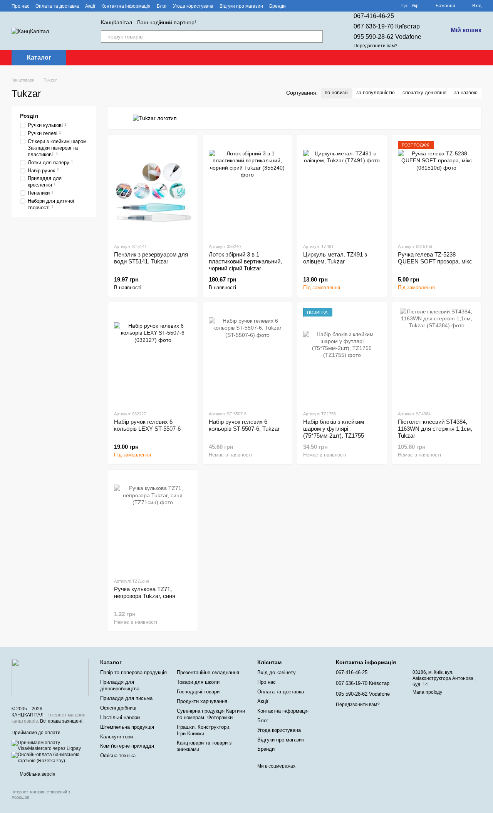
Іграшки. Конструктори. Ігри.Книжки (204, 730)
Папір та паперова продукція (133, 672)
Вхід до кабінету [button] (276, 672)
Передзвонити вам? (375, 45)
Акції (90, 6)
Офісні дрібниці (118, 708)
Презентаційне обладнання (208, 672)
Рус (404, 5)
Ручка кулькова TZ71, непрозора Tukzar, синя (144, 592)
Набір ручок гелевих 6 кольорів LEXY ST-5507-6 (147, 425)
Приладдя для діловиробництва (119, 685)
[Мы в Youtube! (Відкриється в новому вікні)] (306, 6)
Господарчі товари (198, 692)
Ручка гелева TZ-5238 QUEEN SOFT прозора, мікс (435, 258)
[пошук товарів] (316, 36)
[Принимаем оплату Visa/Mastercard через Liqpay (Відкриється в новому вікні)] (50, 745)
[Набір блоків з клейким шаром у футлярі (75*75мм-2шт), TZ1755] (342, 356)
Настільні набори (120, 717)
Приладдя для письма (126, 698)
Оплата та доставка (57, 6)
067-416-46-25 (374, 16)
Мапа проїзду (427, 692)
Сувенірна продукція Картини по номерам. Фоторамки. (211, 714)
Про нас (20, 6)
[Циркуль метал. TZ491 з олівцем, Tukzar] (342, 189)
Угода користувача (193, 6)
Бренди (277, 6)
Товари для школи (198, 682)
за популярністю (375, 92)
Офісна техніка (118, 755)
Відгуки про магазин (241, 6)
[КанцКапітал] (50, 677)
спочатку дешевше (424, 92)
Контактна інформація (126, 6)
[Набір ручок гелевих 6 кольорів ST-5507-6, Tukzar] (248, 356)
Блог (162, 6)
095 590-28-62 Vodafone (387, 36)
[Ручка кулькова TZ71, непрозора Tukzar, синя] (153, 523)
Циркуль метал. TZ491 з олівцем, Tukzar (335, 258)
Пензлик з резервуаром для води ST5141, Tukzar (151, 258)
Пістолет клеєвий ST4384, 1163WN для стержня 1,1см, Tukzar (435, 428)
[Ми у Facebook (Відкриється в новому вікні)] (296, 6)
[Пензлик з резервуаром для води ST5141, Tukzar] (153, 189)
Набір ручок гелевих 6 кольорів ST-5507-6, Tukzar (244, 425)
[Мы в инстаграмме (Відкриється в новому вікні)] (315, 6)
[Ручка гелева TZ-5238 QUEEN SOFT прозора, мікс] (437, 189)
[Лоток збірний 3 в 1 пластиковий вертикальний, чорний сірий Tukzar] (248, 189)
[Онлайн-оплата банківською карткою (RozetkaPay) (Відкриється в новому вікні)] (50, 757)
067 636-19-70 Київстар (387, 26)
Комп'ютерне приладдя (127, 746)
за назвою (466, 92)
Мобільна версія (36, 774)
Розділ (29, 116)
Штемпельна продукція (127, 727)
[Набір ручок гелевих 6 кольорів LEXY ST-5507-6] (153, 356)
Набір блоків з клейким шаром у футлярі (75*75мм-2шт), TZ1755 (333, 428)
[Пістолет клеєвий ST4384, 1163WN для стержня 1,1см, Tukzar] (437, 356)
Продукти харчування (202, 701)
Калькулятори (116, 737)
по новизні (337, 92)
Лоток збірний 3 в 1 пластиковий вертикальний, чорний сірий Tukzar (245, 261)
